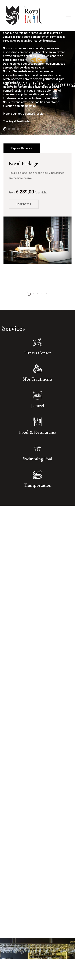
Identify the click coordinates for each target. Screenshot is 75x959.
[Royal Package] (37, 240)
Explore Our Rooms (23, 109)
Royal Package (23, 163)
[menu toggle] (68, 15)
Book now (22, 204)
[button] (29, 294)
